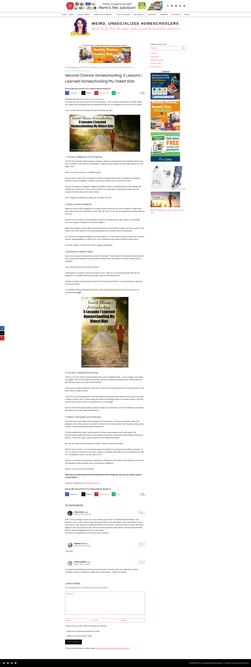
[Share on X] (2, 333)
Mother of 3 (79, 544)
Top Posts (176, 14)
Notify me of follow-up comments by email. (83, 631)
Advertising (155, 57)
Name (69, 620)
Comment (70, 594)
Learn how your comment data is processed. (113, 648)
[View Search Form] (167, 5)
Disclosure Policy (157, 60)
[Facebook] (172, 5)
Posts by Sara (84, 71)
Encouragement (71, 71)
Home (64, 14)
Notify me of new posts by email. (79, 636)
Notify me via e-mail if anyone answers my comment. (86, 626)
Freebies (164, 14)
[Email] (184, 5)
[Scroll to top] (246, 659)
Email (96, 620)
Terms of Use (156, 63)
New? (71, 14)
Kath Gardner (80, 562)
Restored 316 (243, 663)
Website (124, 620)
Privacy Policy (156, 67)
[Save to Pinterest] (2, 338)
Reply (141, 512)
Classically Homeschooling (94, 99)
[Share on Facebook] (2, 328)
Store (186, 14)
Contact (154, 53)
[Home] (65, 67)
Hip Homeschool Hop (91, 483)
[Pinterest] (180, 5)
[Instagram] (176, 5)
